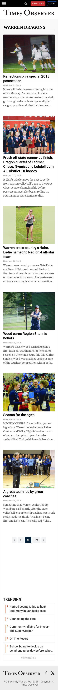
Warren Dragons (24, 27)
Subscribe (38, 4)
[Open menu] (4, 3)
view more (27, 657)
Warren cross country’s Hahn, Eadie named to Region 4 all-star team (28, 252)
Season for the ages (18, 415)
